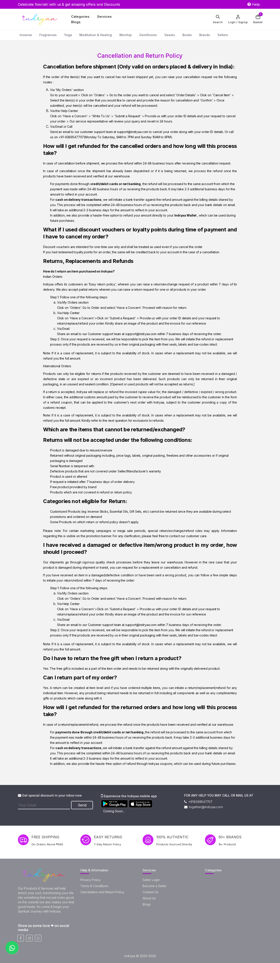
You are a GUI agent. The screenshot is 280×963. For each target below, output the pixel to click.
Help (255, 4)
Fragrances (48, 35)
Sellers (222, 35)
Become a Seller (154, 886)
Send (82, 805)
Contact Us (150, 892)
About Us (149, 898)
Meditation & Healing (95, 35)
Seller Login (151, 880)
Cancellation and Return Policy (102, 892)
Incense (26, 35)
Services (104, 16)
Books (187, 35)
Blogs (75, 22)
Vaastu (169, 35)
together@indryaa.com (205, 807)
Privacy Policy (90, 880)
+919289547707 (199, 802)
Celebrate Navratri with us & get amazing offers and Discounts (69, 4)
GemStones (148, 35)
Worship (125, 35)
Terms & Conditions (94, 886)
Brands (204, 35)
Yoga (68, 35)
